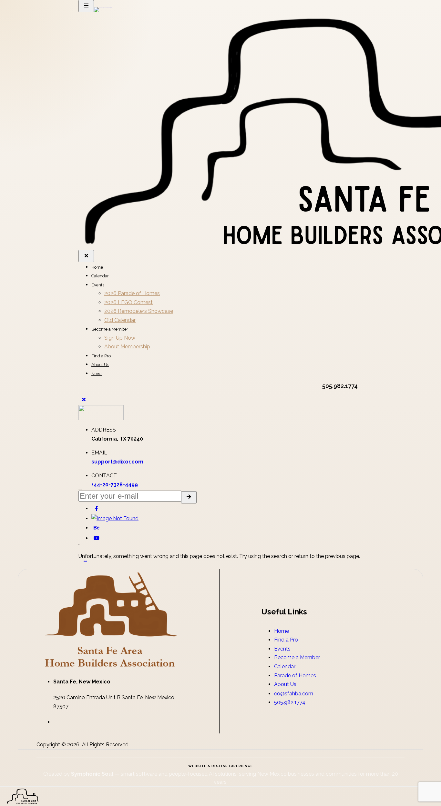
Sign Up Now (119, 338)
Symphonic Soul (93, 774)
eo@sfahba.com (293, 694)
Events (97, 285)
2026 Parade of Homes (132, 293)
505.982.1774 (289, 702)
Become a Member (109, 329)
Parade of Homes (295, 675)
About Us (100, 364)
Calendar (100, 276)
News (96, 373)
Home (97, 267)
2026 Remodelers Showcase (138, 311)
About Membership (127, 346)
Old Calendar (120, 320)
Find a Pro (101, 355)
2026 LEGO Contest (128, 302)
